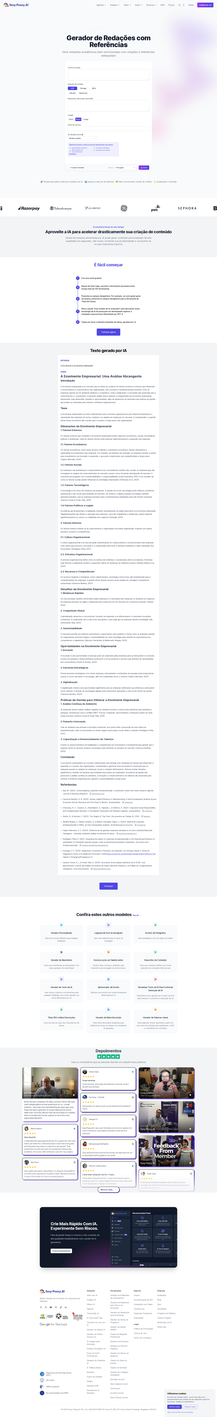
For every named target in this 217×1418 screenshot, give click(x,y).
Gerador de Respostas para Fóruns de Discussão (119, 1305)
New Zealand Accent (119, 1384)
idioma (111, 168)
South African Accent (119, 1397)
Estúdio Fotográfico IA (96, 1349)
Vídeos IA (91, 1304)
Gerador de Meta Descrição (108, 1017)
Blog (159, 1300)
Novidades (161, 1309)
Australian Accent (117, 1379)
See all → (136, 915)
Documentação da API (143, 1300)
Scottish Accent (117, 1393)
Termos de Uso (140, 1333)
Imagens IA (91, 1300)
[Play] (74, 1095)
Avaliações (161, 1295)
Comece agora (108, 332)
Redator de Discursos (119, 1341)
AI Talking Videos (94, 1368)
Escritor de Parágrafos (155, 933)
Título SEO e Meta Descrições (61, 1017)
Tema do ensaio (74, 68)
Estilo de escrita (74, 125)
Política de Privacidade (143, 1329)
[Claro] (183, 5)
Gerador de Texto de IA (61, 987)
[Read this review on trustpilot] (133, 1072)
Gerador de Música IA (96, 1330)
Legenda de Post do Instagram (108, 933)
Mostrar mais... (107, 1189)
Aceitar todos (174, 1407)
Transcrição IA (93, 1313)
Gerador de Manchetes (61, 960)
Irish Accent (115, 1388)
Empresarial (138, 1318)
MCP (163, 5)
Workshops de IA (164, 1322)
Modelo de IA (76, 135)
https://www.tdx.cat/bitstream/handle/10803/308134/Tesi (131, 854)
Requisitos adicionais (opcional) (80, 99)
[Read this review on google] (133, 1097)
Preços (171, 5)
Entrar (191, 5)
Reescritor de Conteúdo (155, 960)
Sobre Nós (161, 1327)
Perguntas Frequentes (143, 1313)
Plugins (90, 1381)
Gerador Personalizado (61, 933)
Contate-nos (139, 1309)
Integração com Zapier (143, 1304)
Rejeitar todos (190, 1407)
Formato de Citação (75, 84)
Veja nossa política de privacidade (180, 1412)
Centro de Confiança (142, 1338)
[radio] (72, 88)
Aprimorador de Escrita (108, 987)
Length (70, 115)
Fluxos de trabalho (94, 1377)
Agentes (90, 1309)
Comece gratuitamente (61, 1251)
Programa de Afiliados (166, 1313)
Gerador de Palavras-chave (155, 1017)
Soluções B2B (92, 1386)
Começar (108, 886)
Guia (159, 1304)
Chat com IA (92, 1295)
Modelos (90, 1372)
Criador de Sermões (118, 1368)
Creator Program (164, 1318)
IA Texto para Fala (94, 1318)
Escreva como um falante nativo (108, 960)
